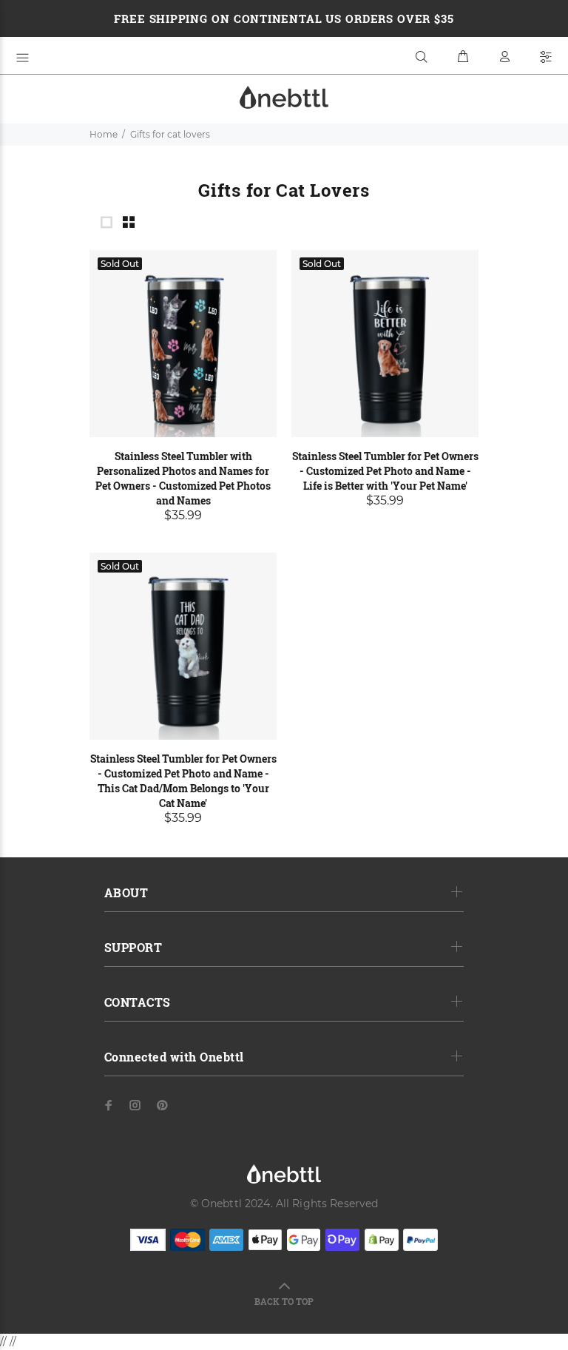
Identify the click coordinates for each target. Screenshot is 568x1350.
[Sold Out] (183, 342)
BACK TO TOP (284, 1301)
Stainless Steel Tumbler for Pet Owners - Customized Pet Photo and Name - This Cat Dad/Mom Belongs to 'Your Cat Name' (183, 781)
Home (103, 134)
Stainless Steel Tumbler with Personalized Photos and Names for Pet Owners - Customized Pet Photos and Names (183, 478)
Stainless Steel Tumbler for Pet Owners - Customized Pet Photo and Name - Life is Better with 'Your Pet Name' (385, 471)
